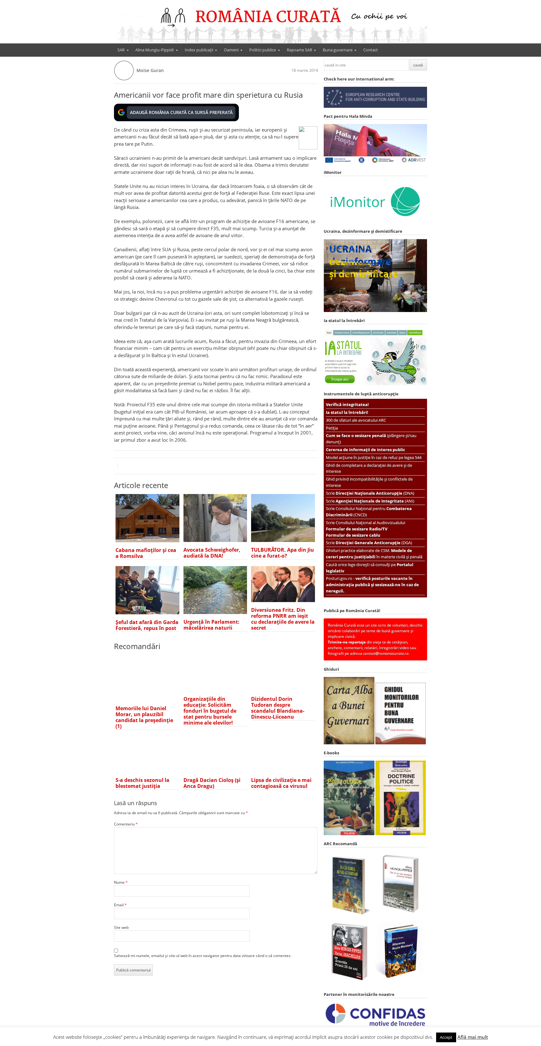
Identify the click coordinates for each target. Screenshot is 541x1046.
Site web (121, 927)
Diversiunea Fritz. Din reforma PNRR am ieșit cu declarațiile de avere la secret (283, 618)
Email (120, 905)
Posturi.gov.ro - (372, 584)
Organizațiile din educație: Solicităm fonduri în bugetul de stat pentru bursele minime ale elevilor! (209, 710)
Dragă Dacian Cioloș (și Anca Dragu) (211, 783)
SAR (121, 50)
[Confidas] (375, 1026)
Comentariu (126, 824)
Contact (370, 50)
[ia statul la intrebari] (375, 384)
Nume (121, 882)
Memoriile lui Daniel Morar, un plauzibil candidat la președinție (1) (144, 717)
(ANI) (375, 501)
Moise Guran (150, 70)
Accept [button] (446, 1037)
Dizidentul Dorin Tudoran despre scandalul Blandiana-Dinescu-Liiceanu (277, 707)
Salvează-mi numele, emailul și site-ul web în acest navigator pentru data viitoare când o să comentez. (202, 955)
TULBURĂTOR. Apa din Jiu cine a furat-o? (282, 552)
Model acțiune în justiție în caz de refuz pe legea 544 (373, 457)
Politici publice (262, 50)
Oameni (231, 50)
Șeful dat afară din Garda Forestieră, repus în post (147, 625)
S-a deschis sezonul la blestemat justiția (142, 783)
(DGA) (374, 542)
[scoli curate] (375, 106)
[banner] (270, 24)
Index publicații (199, 50)
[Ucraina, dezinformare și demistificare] (375, 221)
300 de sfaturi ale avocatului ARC (356, 420)
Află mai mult (472, 1037)
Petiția (332, 428)
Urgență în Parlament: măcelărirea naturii (211, 624)
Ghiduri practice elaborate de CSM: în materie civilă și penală (374, 553)
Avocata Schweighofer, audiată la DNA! (211, 552)
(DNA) (375, 493)
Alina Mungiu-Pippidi (154, 50)
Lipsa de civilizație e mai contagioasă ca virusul (281, 783)
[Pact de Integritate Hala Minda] (375, 162)
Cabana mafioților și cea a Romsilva (146, 553)
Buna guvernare (338, 50)
